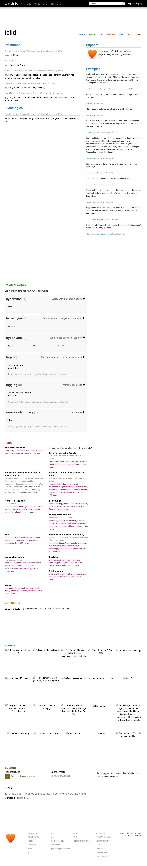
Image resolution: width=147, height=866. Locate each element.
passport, (61, 562)
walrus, (20, 486)
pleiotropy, (53, 526)
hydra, (79, 461)
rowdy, (85, 573)
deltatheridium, (82, 486)
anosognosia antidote (60, 514)
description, (23, 565)
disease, (63, 559)
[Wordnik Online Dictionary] (11, 3)
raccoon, (32, 486)
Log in (7, 290)
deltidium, (9, 509)
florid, (18, 453)
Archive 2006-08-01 (93, 202)
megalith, (9, 562)
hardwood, (21, 588)
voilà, (77, 545)
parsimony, (81, 523)
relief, (80, 562)
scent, (68, 573)
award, (77, 559)
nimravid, (77, 489)
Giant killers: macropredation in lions (99, 234)
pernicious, (53, 520)
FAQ (30, 848)
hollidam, (53, 506)
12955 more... (10, 571)
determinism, (71, 520)
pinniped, (9, 492)
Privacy (99, 848)
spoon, (65, 464)
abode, (37, 588)
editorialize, (9, 568)
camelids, (67, 506)
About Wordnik (34, 836)
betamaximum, (18, 506)
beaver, (8, 489)
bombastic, (62, 523)
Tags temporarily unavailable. (15, 366)
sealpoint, (25, 540)
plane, (74, 573)
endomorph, (54, 548)
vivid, (68, 576)
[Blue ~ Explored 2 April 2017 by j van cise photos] (101, 651)
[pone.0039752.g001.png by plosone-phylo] (101, 677)
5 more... (35, 492)
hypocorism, (82, 543)
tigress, (32, 540)
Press (30, 840)
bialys (78, 526)
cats (7, 534)
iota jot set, (37, 506)
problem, (70, 559)
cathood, (8, 537)
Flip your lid (55, 500)
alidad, (60, 506)
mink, (38, 486)
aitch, (12, 512)
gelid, (7, 453)
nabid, (40, 450)
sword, (57, 573)
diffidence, (53, 523)
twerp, (68, 461)
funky (64, 565)
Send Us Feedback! (104, 836)
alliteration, (54, 543)
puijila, (16, 492)
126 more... (54, 495)
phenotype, (63, 526)
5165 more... (75, 565)
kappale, (17, 509)
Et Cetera (101, 833)
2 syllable (53, 556)
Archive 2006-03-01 (93, 132)
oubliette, (53, 545)
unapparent (32, 568)
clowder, (22, 537)
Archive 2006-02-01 (93, 185)
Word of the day (41, 3)
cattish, (15, 537)
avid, (23, 453)
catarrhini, (74, 483)
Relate (92, 34)
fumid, (23, 450)
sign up (16, 290)
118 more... (24, 543)
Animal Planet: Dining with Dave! (98, 173)
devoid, (52, 565)
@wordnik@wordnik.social (61, 848)
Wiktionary (13, 83)
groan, (57, 576)
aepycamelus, (55, 483)
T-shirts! (31, 852)
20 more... (31, 512)
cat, (37, 540)
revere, (59, 565)
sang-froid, (61, 545)
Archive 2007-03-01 (93, 115)
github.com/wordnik (81, 840)
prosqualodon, (55, 492)
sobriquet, (70, 545)
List (101, 34)
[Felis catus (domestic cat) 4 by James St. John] (18, 651)
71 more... (70, 509)
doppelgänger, (65, 543)
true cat (61, 345)
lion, (14, 540)
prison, (14, 590)
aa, (27, 588)
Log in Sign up (135, 3)
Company (32, 833)
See (121, 34)
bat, (30, 489)
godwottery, (78, 548)
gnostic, (74, 543)
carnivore (12, 325)
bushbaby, (36, 489)
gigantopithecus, (69, 486)
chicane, (24, 509)
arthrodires (23, 492)
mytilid (59, 509)
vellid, (7, 450)
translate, (53, 562)
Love (138, 34)
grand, (79, 573)
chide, (30, 509)
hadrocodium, (55, 489)
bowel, (63, 461)
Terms (98, 844)
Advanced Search (103, 856)
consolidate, (68, 503)
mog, (18, 540)
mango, (58, 464)
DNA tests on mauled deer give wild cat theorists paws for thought (108, 89)
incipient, (81, 520)
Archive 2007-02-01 (93, 103)
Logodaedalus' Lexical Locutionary (66, 534)
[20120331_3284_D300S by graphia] (46, 733)
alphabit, (8, 506)
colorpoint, (30, 537)
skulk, (57, 461)
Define (82, 34)
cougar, (38, 537)
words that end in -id (15, 447)
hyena (77, 464)
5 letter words (56, 571)
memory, (24, 590)
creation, (32, 590)
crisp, (51, 576)
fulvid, (17, 450)
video (73, 576)
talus (85, 548)
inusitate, (37, 509)
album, (63, 576)
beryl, (33, 562)
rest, (7, 588)
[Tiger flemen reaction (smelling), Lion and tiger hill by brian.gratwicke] (46, 678)
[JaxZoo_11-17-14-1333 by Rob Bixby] (73, 677)
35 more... (38, 453)
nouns (8, 584)
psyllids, (82, 506)
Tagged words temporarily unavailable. (19, 394)
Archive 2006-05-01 (93, 158)
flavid (27, 453)
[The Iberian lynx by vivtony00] (101, 705)
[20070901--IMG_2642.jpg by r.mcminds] (18, 677)
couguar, (8, 540)
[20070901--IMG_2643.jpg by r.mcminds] (129, 650)
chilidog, (59, 503)
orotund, (14, 565)
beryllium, (27, 562)
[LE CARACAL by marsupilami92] (73, 733)
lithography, (18, 562)
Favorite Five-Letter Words (62, 452)
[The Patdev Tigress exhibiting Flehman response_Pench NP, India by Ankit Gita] (73, 652)
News (53, 833)
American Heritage (19, 776)
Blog (53, 836)
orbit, (51, 573)
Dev (75, 833)
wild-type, (72, 526)
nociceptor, (72, 523)
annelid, (52, 503)
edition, (31, 565)
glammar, (29, 506)
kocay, (32, 588)
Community (26, 3)
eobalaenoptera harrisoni (71, 492)
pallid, (76, 503)
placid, (29, 450)
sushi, (84, 461)
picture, (74, 562)
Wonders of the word (15, 500)
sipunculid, (83, 503)
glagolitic (19, 512)
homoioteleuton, (66, 548)
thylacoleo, (65, 483)
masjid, (35, 450)
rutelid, (13, 453)
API (75, 836)
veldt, (73, 461)
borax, (38, 562)
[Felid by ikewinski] (101, 733)
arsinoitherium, (55, 486)
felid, (12, 450)
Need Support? (102, 840)
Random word (57, 3)
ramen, (52, 464)
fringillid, (53, 509)
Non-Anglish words (14, 556)
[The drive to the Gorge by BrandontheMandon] (18, 733)
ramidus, (84, 489)
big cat (11, 345)
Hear (129, 34)
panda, (71, 464)
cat (34, 345)
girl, (19, 590)
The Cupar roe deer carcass (96, 219)
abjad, (7, 512)
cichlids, (75, 506)
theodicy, (62, 520)
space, (63, 573)
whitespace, (54, 559)
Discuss (111, 34)
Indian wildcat (10, 543)
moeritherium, (67, 489)
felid (100, 57)
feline (10, 306)
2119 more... (13, 593)
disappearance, (20, 568)
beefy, (52, 461)
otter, (26, 486)
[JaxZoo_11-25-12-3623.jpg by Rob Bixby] (46, 706)
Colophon (32, 844)
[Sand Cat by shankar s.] (128, 677)
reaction (39, 590)
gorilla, (14, 489)
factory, (8, 590)
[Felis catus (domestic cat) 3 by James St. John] (46, 651)
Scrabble (10, 797)
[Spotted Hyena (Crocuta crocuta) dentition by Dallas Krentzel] (129, 734)
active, (68, 562)
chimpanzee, (22, 489)
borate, (8, 565)
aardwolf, (13, 588)
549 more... (57, 551)
